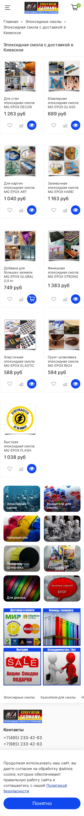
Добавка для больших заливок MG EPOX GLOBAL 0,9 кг (19, 274)
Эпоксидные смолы (43, 21)
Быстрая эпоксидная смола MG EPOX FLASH (19, 446)
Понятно (42, 803)
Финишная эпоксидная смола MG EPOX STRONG (63, 272)
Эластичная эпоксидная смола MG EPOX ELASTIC (19, 361)
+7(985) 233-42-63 (23, 743)
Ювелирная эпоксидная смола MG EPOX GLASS (63, 102)
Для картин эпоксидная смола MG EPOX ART (19, 187)
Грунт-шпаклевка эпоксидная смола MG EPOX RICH (63, 361)
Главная (11, 21)
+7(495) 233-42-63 (23, 737)
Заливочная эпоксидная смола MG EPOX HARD (63, 187)
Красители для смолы (58, 697)
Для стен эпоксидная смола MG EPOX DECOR (19, 102)
